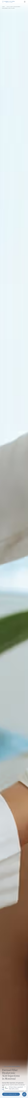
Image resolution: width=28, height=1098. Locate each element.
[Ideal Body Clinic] (8, 2)
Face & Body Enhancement (13, 6)
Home (3, 6)
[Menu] (25, 2)
